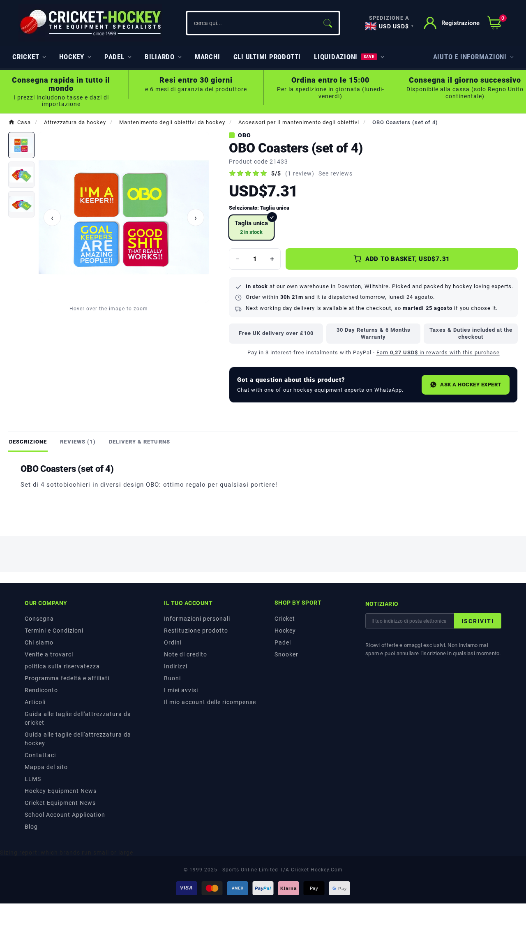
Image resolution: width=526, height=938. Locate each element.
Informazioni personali (197, 618)
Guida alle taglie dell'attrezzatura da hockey (78, 738)
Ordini (173, 642)
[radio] (251, 227)
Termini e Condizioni (54, 630)
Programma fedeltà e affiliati (67, 678)
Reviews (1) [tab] (77, 442)
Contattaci (40, 755)
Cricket (285, 618)
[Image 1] (21, 145)
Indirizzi (175, 666)
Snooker (286, 654)
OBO (244, 135)
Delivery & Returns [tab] (139, 442)
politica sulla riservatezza (62, 666)
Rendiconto (41, 690)
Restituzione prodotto (196, 630)
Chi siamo (39, 642)
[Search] (327, 23)
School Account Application (65, 814)
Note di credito (185, 654)
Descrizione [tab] (28, 442)
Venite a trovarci (49, 654)
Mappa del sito (46, 767)
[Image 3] (21, 204)
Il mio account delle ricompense (210, 702)
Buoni (172, 678)
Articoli (35, 702)
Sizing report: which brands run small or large (66, 852)
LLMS (33, 779)
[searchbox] (252, 23)
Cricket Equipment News (60, 802)
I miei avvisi (181, 690)
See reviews (335, 173)
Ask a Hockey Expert (470, 384)
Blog (31, 826)
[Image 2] (21, 175)
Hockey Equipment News (61, 791)
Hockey (285, 630)
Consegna (39, 618)
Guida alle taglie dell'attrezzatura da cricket (78, 718)
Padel (283, 642)
